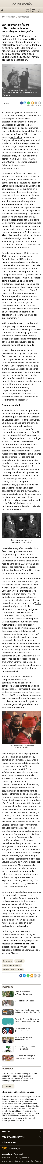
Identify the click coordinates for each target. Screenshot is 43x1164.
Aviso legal (18, 1154)
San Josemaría (21, 3)
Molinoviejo (16, 137)
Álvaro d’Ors (19, 961)
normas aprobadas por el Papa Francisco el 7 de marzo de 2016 (19, 1111)
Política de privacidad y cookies (15, 1157)
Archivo (38, 1161)
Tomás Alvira (28, 158)
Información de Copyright (12, 1161)
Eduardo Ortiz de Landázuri (11, 965)
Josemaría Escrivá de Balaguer (12, 970)
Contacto (29, 1161)
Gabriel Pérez (28, 946)
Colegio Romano (10, 824)
